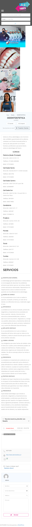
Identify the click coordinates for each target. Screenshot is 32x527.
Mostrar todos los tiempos (16, 430)
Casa (8, 115)
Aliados (13, 115)
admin (7, 480)
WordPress (21, 525)
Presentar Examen (23, 128)
